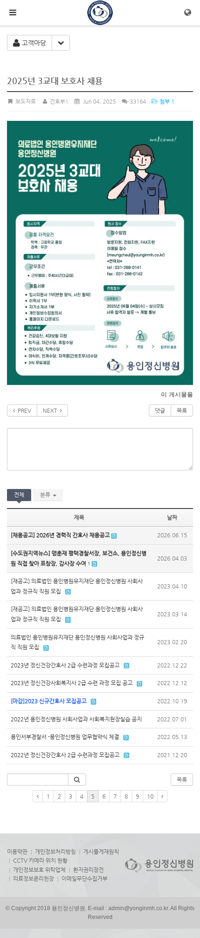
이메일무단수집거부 (84, 878)
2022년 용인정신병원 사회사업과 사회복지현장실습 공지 (76, 719)
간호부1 (58, 101)
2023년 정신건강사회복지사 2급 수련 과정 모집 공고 (72, 683)
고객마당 (33, 42)
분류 (46, 494)
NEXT (51, 410)
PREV (23, 410)
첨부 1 (166, 101)
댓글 (160, 410)
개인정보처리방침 (55, 851)
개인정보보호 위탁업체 (39, 869)
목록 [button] (182, 779)
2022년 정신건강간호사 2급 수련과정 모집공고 (65, 755)
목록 (182, 410)
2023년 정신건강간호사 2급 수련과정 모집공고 (65, 665)
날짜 (172, 517)
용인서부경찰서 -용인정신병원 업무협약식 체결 (65, 736)
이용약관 (17, 851)
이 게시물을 (177, 394)
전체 (19, 494)
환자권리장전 (88, 869)
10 (150, 796)
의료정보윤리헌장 (33, 878)
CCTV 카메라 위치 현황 (40, 860)
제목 (79, 517)
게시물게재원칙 (101, 851)
